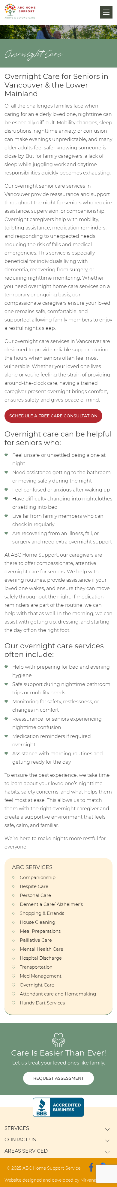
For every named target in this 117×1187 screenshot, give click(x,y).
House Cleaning (37, 922)
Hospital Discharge (41, 958)
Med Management (41, 976)
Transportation (36, 967)
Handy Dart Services (42, 1003)
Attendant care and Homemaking (58, 994)
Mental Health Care (41, 949)
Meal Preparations (40, 931)
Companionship (38, 877)
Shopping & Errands (42, 913)
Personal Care (35, 895)
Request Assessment (58, 1078)
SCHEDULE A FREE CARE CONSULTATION (53, 416)
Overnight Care (37, 985)
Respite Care (34, 886)
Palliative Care (36, 940)
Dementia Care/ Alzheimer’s (51, 904)
